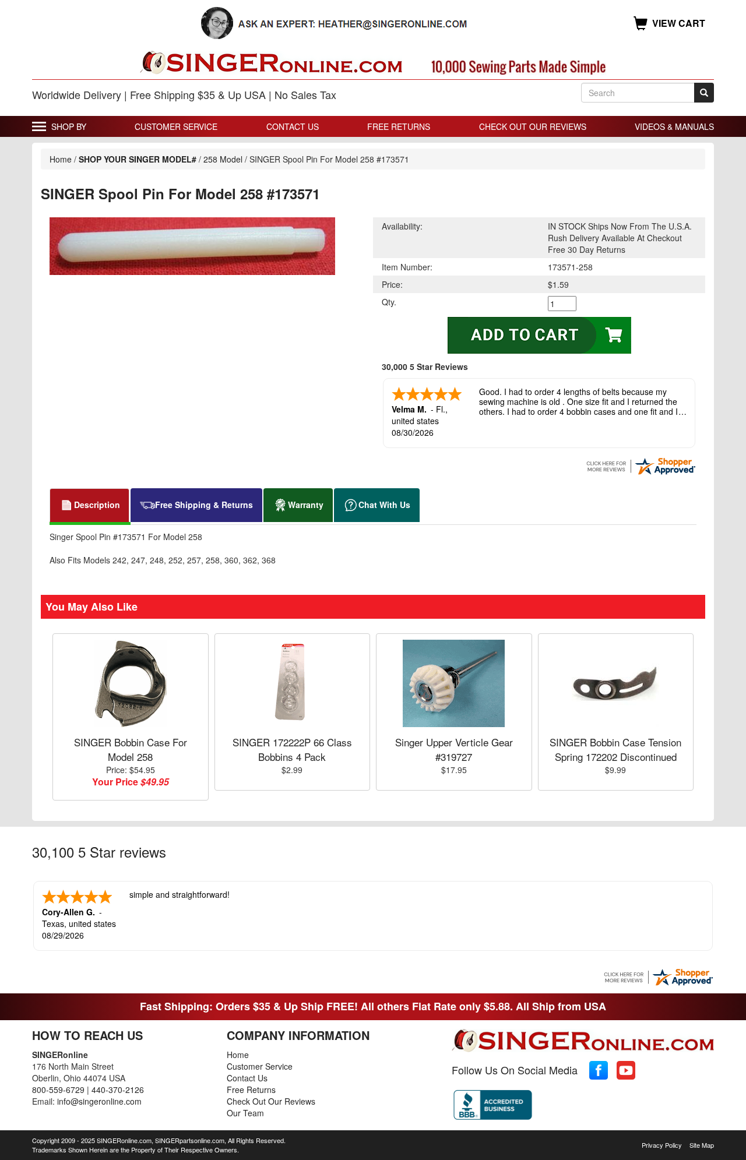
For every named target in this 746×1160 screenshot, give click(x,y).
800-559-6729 (58, 1089)
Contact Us (292, 126)
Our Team (245, 1113)
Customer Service (176, 126)
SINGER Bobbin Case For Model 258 (130, 749)
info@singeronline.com (99, 1101)
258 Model (222, 159)
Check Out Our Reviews (532, 126)
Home (61, 159)
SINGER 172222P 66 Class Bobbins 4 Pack (292, 749)
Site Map (701, 1145)
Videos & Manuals (674, 126)
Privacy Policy (662, 1145)
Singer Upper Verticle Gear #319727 (454, 749)
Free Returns (398, 126)
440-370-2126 (118, 1089)
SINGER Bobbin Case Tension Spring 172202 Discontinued (615, 749)
